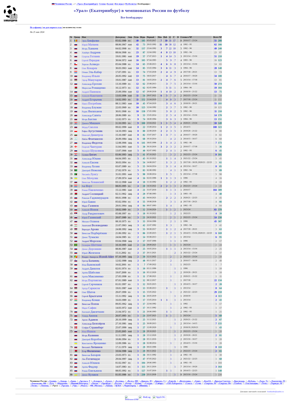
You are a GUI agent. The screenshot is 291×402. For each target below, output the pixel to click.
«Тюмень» (44, 386)
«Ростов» (118, 383)
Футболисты (130, 4)
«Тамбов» (237, 383)
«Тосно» (34, 386)
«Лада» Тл (263, 381)
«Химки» (109, 386)
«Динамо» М (146, 381)
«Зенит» (197, 381)
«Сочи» (198, 383)
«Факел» (84, 386)
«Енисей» (172, 381)
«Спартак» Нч (224, 383)
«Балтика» (120, 381)
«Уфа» (75, 386)
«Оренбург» (106, 383)
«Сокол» (189, 383)
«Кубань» (251, 381)
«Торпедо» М (276, 383)
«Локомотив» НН (38, 383)
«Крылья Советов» (222, 381)
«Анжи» (73, 381)
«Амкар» (63, 381)
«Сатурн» (148, 383)
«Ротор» (128, 383)
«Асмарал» (97, 381)
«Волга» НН (132, 381)
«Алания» (52, 381)
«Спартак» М (210, 383)
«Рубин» (138, 383)
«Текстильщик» (251, 383)
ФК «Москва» (96, 386)
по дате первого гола (52, 27)
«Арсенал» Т (84, 381)
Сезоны (102, 4)
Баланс (110, 4)
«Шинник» (143, 386)
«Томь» (264, 383)
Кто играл (119, 4)
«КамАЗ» (207, 381)
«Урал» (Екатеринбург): (87, 4)
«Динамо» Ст (160, 381)
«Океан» (95, 383)
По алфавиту (36, 27)
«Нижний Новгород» (79, 383)
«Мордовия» (62, 383)
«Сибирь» (159, 383)
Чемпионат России (63, 4)
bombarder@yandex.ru (275, 391)
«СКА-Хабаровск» (174, 383)
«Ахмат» (109, 381)
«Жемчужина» (185, 381)
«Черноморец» (129, 386)
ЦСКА (118, 386)
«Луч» (51, 383)
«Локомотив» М (277, 381)
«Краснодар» (239, 381)
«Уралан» (65, 386)
